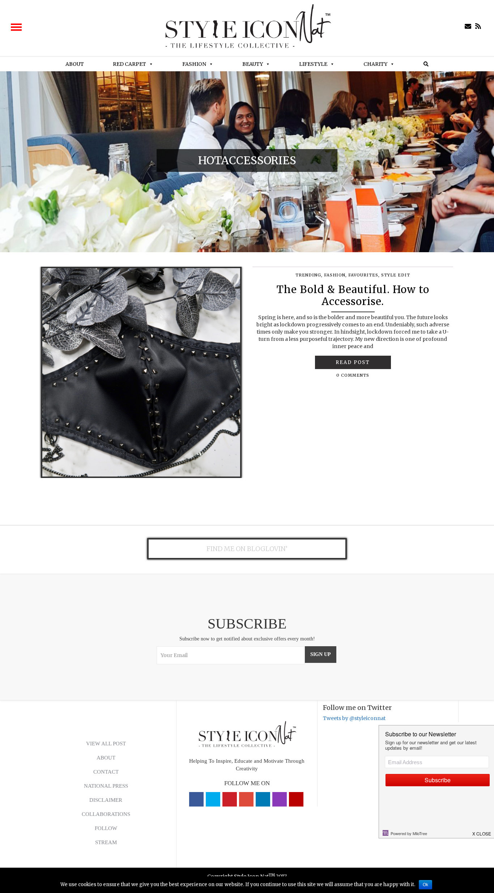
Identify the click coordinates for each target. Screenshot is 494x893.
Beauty (252, 64)
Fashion (194, 64)
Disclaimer (105, 800)
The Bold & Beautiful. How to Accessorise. (353, 295)
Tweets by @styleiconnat (354, 718)
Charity (375, 64)
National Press (106, 786)
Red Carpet (129, 64)
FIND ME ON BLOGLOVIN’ (247, 549)
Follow (106, 828)
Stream (106, 842)
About (74, 64)
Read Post (353, 362)
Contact (106, 772)
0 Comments (352, 375)
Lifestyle (313, 64)
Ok (425, 884)
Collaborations (106, 814)
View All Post (106, 743)
